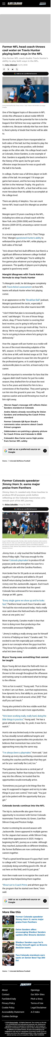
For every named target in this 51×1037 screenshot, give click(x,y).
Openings (35, 990)
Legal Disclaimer (38, 1007)
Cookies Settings (10, 1016)
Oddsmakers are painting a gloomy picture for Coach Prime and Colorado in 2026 (25, 432)
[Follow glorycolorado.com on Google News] (45, 451)
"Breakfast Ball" (33, 300)
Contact (5, 994)
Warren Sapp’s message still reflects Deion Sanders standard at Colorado (25, 406)
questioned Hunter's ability (29, 238)
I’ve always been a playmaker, (17, 752)
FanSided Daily (9, 999)
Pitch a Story (37, 999)
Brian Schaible (11, 504)
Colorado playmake (18, 560)
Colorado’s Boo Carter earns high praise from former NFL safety (24, 439)
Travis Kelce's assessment (19, 287)
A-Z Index (35, 1012)
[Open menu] (3, 3)
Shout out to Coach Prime (15, 885)
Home (4, 461)
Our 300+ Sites (37, 994)
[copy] (17, 69)
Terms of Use (37, 1003)
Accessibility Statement (13, 1012)
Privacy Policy (8, 1003)
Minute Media (13, 1022)
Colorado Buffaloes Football (19, 461)
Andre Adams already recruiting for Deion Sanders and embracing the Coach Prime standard (25, 415)
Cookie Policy (8, 1007)
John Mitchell (11, 65)
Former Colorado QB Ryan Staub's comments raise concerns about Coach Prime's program (23, 424)
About (5, 990)
